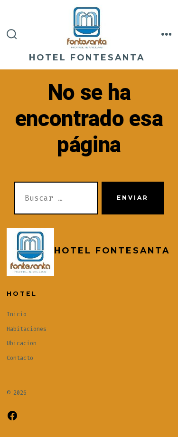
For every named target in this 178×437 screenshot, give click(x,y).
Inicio (17, 314)
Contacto (20, 358)
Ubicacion (22, 343)
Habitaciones (27, 329)
